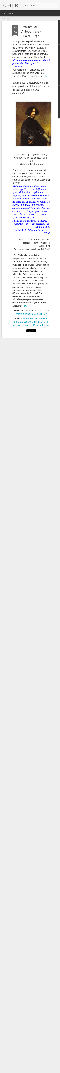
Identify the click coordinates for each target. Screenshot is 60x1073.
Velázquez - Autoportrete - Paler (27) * (31, 31)
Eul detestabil (41, 318)
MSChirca (17, 325)
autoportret (28, 318)
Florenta (18, 321)
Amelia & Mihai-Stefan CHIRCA (31, 313)
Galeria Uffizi (30, 321)
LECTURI (43, 321)
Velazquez (45, 325)
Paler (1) (28, 305)
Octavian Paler (31, 325)
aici (45, 76)
